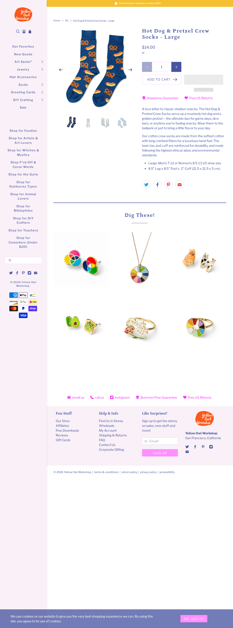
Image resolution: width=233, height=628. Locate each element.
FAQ (102, 440)
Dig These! (140, 215)
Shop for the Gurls (23, 174)
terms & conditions (106, 472)
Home (56, 21)
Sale (23, 107)
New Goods (23, 54)
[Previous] (61, 70)
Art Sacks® (23, 61)
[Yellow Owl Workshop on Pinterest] (23, 273)
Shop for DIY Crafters (23, 220)
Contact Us (107, 445)
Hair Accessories (23, 77)
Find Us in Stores (111, 421)
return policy (130, 472)
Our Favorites (23, 46)
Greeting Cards (23, 92)
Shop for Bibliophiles (23, 208)
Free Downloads (67, 430)
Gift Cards (63, 440)
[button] (203, 80)
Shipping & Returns (113, 435)
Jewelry (23, 69)
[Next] (130, 70)
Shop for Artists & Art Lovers (23, 140)
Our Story (63, 421)
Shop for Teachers (23, 230)
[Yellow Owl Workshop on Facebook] (17, 273)
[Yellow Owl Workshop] (23, 14)
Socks (23, 84)
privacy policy (148, 472)
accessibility (167, 472)
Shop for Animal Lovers (23, 196)
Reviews (62, 435)
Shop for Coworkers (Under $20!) (23, 242)
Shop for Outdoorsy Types (23, 184)
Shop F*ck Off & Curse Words (23, 164)
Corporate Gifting (111, 449)
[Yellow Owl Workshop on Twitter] (11, 273)
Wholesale (106, 426)
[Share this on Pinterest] (168, 184)
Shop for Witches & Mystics (23, 152)
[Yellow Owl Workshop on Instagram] (29, 273)
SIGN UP (160, 453)
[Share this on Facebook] (157, 184)
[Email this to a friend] (179, 184)
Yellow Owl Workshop (77, 472)
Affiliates (62, 426)
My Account (107, 430)
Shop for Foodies (23, 130)
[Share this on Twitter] (146, 184)
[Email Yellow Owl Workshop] (36, 273)
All (66, 21)
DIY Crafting (23, 100)
